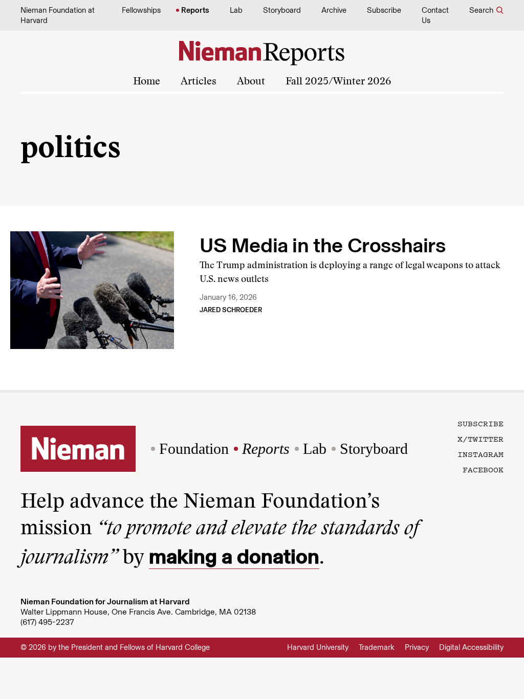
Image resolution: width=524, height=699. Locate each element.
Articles (198, 82)
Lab (236, 10)
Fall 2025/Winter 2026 (338, 82)
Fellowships (141, 10)
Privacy (417, 647)
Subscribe (384, 10)
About (251, 82)
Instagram (480, 454)
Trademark (377, 647)
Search (481, 10)
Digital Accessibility (471, 647)
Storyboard (282, 10)
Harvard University (317, 647)
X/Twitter (480, 438)
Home (146, 82)
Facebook (483, 469)
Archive (333, 10)
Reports (195, 10)
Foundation (194, 448)
